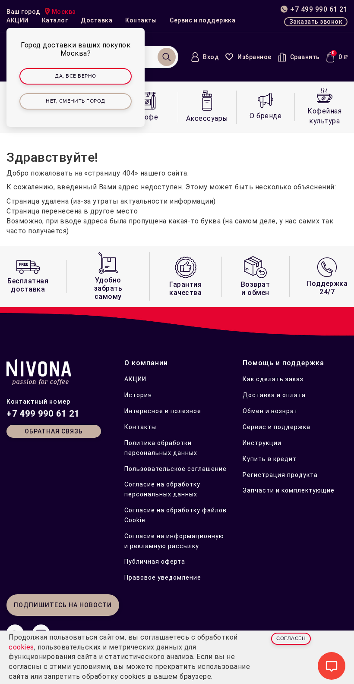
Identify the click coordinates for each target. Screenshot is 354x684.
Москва (64, 11)
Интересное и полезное (162, 411)
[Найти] (167, 57)
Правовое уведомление (162, 577)
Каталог (55, 20)
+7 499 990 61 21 (42, 413)
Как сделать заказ (273, 379)
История (138, 395)
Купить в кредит (270, 458)
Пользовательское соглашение (175, 468)
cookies (21, 647)
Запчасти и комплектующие (289, 490)
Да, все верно (75, 76)
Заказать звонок (316, 21)
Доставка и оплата (274, 395)
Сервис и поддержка (202, 20)
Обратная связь (54, 431)
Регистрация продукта (280, 474)
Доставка (96, 20)
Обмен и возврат (270, 411)
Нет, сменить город (75, 101)
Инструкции (262, 442)
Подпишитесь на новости (63, 605)
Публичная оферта (154, 561)
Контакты (141, 20)
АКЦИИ (17, 20)
